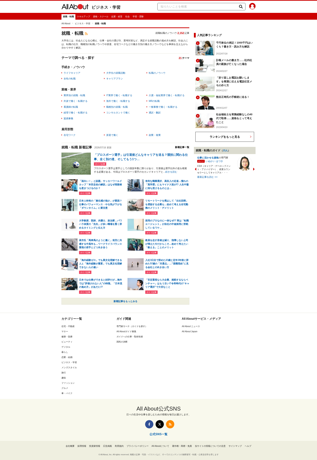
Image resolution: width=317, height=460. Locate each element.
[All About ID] (252, 7)
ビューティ (66, 341)
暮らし (64, 352)
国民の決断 (121, 341)
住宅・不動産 (68, 326)
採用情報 (81, 446)
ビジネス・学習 (106, 7)
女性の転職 (70, 78)
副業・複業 (155, 135)
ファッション (68, 383)
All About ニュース (191, 326)
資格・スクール (100, 16)
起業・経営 (116, 16)
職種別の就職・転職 (117, 107)
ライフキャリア (72, 73)
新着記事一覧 (182, 147)
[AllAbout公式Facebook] (149, 424)
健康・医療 (66, 336)
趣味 (63, 378)
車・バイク (66, 393)
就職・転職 (68, 16)
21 (180, 58)
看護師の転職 (71, 107)
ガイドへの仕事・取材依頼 (129, 336)
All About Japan (189, 331)
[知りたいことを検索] (241, 6)
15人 (225, 150)
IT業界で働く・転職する (119, 95)
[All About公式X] (160, 424)
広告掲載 (107, 446)
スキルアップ (83, 16)
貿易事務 (68, 118)
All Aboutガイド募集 (126, 331)
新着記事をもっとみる (125, 301)
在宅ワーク (70, 135)
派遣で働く (112, 135)
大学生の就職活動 (115, 73)
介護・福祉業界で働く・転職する (167, 95)
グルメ (64, 388)
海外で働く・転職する (118, 101)
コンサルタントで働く (118, 112)
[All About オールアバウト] (75, 7)
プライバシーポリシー (138, 446)
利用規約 (119, 446)
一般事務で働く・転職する (163, 107)
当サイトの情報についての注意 (210, 446)
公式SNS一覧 (158, 434)
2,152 (180, 33)
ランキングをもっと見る (225, 136)
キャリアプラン (114, 78)
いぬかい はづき (214, 161)
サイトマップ (235, 446)
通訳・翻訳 (155, 112)
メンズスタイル (69, 367)
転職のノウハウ (157, 73)
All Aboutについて (160, 446)
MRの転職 (154, 101)
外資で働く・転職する (76, 101)
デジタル (65, 347)
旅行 (63, 372)
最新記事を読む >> (207, 177)
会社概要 (70, 446)
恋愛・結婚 (66, 357)
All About (65, 23)
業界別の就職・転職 (74, 95)
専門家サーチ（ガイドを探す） (131, 326)
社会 (127, 16)
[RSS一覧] (170, 424)
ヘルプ (248, 446)
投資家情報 (94, 446)
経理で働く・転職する (76, 112)
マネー (64, 331)
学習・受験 (138, 16)
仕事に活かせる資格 (208, 157)
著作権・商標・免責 (182, 446)
